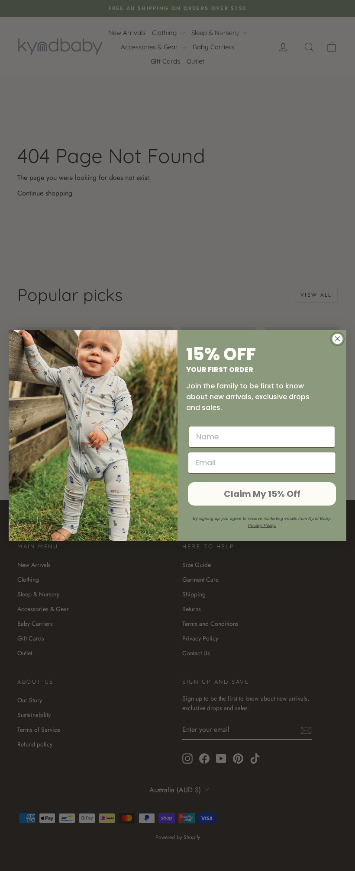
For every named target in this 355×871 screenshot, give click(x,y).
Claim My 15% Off (262, 494)
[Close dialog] (337, 338)
